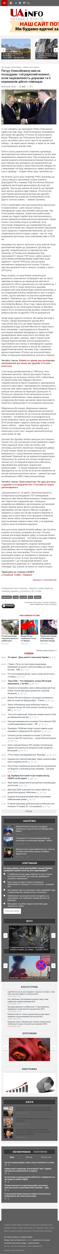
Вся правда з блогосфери (11, 67)
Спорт (46, 1228)
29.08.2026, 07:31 (14, 996)
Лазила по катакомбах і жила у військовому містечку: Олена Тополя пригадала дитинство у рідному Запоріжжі (32, 690)
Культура (7, 1228)
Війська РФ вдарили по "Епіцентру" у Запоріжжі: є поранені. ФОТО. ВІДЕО (31, 948)
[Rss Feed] (10, 3)
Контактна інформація (18, 1246)
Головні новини (16, 1225)
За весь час (46, 1157)
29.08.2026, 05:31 (14, 1026)
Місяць (29, 1157)
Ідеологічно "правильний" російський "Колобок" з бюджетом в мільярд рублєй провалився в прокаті (33, 1132)
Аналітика (29, 821)
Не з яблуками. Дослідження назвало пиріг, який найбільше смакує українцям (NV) (28, 1000)
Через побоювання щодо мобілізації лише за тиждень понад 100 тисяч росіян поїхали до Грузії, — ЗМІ (31, 707)
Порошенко (6, 597)
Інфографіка (29, 1069)
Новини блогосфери (31, 67)
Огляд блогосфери (15, 1231)
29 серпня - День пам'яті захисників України (28, 657)
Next (56, 50)
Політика (26, 1225)
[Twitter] (19, 3)
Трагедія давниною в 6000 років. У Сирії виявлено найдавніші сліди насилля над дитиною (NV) (28, 1008)
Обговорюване (21, 1152)
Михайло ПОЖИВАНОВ (44, 580)
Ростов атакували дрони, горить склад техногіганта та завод (29, 1163)
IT (35, 1228)
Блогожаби (29, 1033)
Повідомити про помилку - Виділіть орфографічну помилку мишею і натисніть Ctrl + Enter (27, 589)
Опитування (29, 863)
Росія (30, 597)
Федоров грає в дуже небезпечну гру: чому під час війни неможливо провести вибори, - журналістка (35, 851)
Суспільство (34, 1225)
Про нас (7, 1246)
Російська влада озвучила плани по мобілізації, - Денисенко (10, 639)
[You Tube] (23, 3)
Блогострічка (29, 987)
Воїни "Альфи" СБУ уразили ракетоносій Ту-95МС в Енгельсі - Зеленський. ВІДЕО (32, 979)
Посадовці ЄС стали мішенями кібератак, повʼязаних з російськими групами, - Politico (34, 839)
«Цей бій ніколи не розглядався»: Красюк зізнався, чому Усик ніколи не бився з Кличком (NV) (31, 993)
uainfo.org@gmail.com (34, 1246)
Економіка (43, 1225)
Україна (37, 597)
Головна (7, 1225)
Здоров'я (40, 1228)
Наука (14, 1228)
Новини (28, 653)
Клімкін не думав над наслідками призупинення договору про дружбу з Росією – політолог (28, 363)
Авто (31, 1228)
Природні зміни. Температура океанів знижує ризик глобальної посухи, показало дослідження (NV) (29, 1023)
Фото (29, 921)
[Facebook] (14, 3)
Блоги (29, 1102)
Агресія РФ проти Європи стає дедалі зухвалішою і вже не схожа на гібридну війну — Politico (35, 828)
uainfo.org (29, 1240)
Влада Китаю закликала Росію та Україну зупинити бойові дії (28, 640)
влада (15, 597)
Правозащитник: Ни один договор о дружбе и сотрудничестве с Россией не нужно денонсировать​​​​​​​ (28, 484)
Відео (6, 1231)
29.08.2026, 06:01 (14, 1019)
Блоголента (28, 1231)
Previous (2, 50)
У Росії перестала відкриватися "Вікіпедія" (27, 755)
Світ (50, 1225)
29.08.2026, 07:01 (14, 1004)
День (12, 1157)
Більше (28, 811)
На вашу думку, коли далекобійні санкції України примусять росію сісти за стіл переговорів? (28, 869)
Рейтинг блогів (38, 1231)
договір (23, 597)
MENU (4, 3)
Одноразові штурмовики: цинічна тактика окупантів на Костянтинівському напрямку (34, 1109)
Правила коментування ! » (46, 651)
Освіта (25, 1228)
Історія (19, 1228)
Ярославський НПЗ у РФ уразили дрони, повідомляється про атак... (13, 56)
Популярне (40, 1152)
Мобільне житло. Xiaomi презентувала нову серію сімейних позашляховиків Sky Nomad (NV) (29, 1015)
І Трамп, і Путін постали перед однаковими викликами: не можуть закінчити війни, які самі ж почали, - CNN (30, 667)
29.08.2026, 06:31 (14, 1011)
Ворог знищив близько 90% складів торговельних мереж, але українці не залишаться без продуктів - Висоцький (31, 748)
